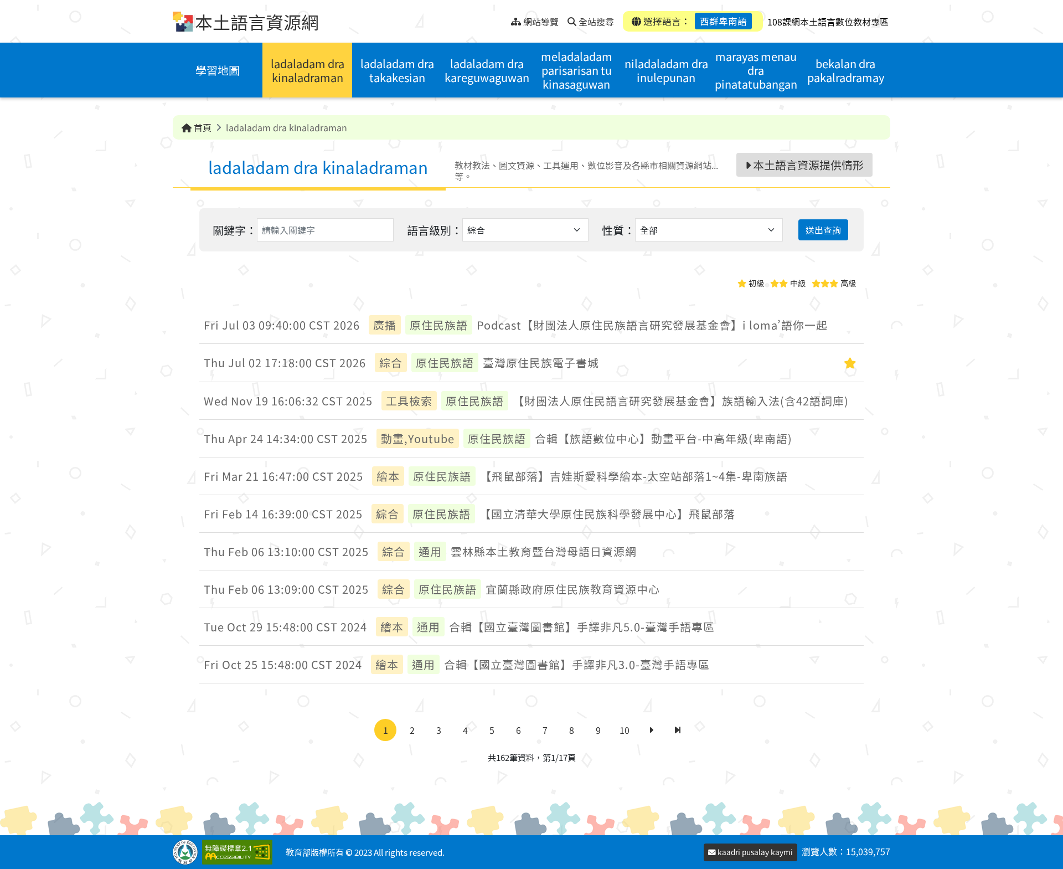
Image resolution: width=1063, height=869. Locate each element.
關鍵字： (235, 230)
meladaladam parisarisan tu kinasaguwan (576, 70)
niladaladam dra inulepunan (666, 70)
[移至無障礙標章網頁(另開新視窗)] (239, 852)
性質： (618, 230)
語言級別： (434, 230)
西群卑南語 (723, 21)
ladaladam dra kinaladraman (307, 70)
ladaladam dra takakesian (397, 70)
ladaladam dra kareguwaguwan (487, 70)
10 (624, 730)
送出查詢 (823, 229)
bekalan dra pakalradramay (845, 70)
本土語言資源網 (257, 21)
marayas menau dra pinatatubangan (756, 70)
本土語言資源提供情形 (807, 165)
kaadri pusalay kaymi (754, 851)
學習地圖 (217, 70)
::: (502, 18)
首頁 (201, 127)
